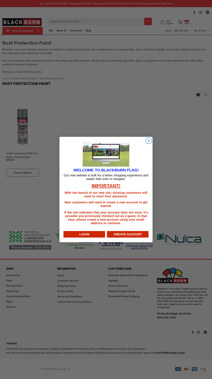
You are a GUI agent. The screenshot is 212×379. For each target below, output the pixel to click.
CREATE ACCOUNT (128, 234)
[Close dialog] (148, 140)
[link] (106, 154)
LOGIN (84, 234)
